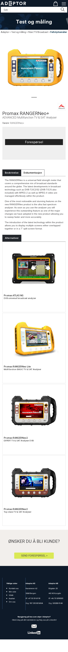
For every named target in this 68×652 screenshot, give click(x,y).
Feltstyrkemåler (58, 32)
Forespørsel (34, 142)
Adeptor (5, 32)
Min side (12, 592)
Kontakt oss (14, 588)
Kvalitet (12, 599)
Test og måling (18, 32)
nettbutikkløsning (34, 645)
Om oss (12, 602)
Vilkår (11, 595)
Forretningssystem (13, 645)
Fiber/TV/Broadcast (38, 32)
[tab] (11, 172)
